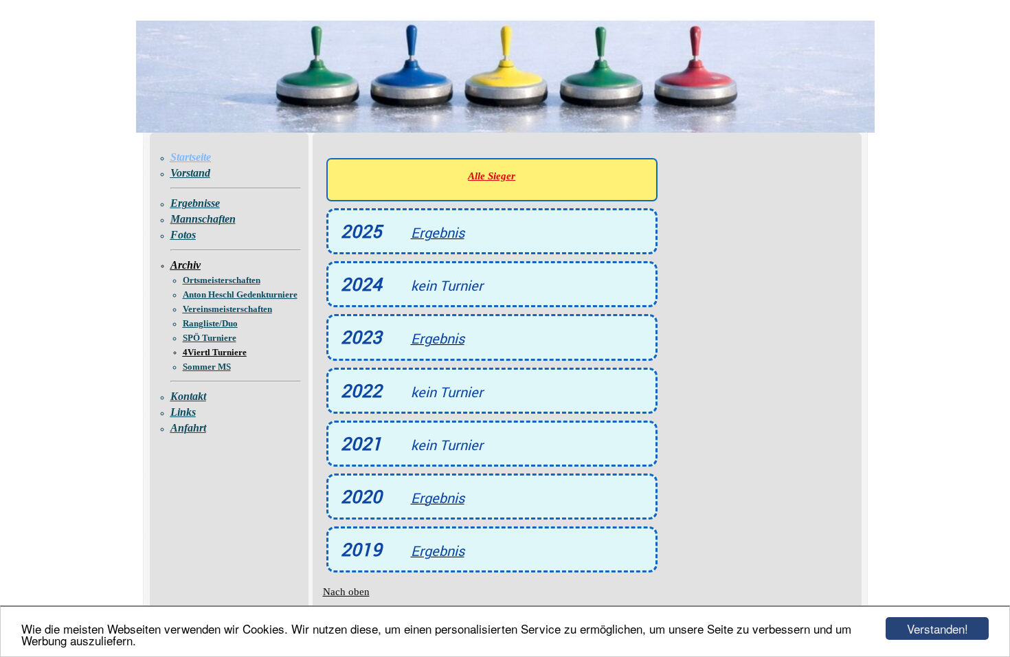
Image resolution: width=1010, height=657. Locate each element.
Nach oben (346, 591)
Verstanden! (937, 628)
